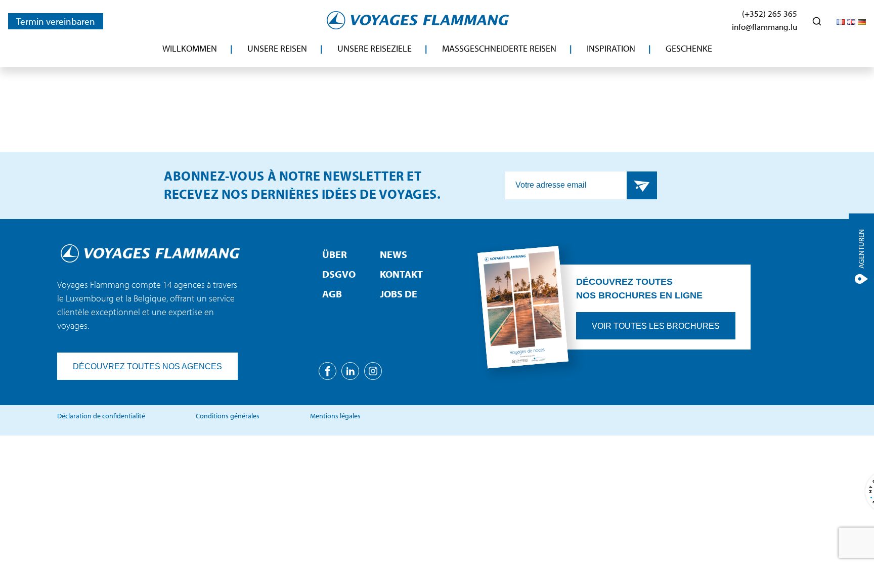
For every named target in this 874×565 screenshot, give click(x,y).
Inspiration (611, 48)
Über (334, 254)
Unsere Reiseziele (374, 48)
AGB (332, 293)
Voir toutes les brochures (656, 325)
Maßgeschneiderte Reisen (499, 48)
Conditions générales (227, 415)
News (393, 254)
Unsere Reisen (277, 48)
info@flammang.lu (764, 26)
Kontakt (401, 274)
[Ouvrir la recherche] (817, 21)
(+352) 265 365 (769, 13)
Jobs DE (398, 293)
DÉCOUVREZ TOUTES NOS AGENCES (147, 366)
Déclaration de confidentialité (101, 415)
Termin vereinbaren (55, 21)
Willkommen (189, 48)
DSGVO (339, 274)
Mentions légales (335, 415)
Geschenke (689, 48)
